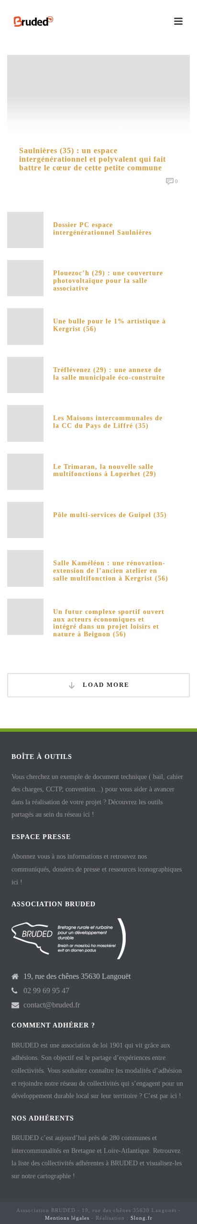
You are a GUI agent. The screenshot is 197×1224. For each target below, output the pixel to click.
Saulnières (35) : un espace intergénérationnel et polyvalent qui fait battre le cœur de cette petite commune (92, 159)
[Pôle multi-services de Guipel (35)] (25, 519)
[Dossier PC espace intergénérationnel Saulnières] (25, 229)
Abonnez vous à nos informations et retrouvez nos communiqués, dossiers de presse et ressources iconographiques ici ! (96, 869)
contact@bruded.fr (51, 1005)
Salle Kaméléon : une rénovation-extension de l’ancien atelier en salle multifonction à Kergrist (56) (110, 571)
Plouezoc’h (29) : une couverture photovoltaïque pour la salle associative (108, 281)
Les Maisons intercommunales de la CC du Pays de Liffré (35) (108, 422)
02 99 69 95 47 (46, 990)
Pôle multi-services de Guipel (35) (110, 515)
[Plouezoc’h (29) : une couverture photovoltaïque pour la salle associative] (25, 277)
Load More (105, 684)
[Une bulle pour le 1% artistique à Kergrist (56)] (25, 326)
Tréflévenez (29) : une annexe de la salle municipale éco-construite (109, 373)
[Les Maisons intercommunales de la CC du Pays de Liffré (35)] (25, 422)
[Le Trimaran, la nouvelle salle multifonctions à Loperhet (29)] (25, 471)
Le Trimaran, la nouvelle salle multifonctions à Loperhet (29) (104, 470)
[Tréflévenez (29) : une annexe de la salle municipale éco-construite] (25, 374)
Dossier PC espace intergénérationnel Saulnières (102, 228)
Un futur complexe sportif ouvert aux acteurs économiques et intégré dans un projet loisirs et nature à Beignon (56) (108, 623)
